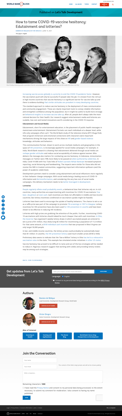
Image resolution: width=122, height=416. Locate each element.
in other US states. (93, 240)
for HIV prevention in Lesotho (76, 207)
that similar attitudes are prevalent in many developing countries (71, 102)
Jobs (35, 408)
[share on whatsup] (3, 212)
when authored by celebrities (84, 159)
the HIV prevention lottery (56, 234)
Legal (8, 408)
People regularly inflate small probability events (42, 189)
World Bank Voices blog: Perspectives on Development (88, 336)
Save (26, 397)
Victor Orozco (35, 30)
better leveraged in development (76, 182)
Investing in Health (30, 336)
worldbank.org (108, 1)
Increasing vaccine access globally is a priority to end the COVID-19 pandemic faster (57, 94)
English (25, 33)
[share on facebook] (3, 200)
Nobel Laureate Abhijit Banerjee (71, 161)
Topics (87, 4)
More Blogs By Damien (48, 306)
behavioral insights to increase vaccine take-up (44, 114)
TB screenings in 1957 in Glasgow (81, 204)
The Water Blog (64, 336)
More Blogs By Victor (48, 322)
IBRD (23, 413)
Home (71, 4)
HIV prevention (36, 148)
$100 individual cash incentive (56, 224)
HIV (69, 138)
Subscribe (103, 271)
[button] (113, 4)
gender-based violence (84, 138)
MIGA (34, 413)
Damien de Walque (22, 30)
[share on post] (3, 204)
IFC (31, 413)
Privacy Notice (43, 388)
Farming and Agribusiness (47, 336)
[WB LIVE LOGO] (104, 5)
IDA (27, 413)
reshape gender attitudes (33, 153)
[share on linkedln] (3, 208)
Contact (94, 4)
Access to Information (26, 408)
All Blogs (78, 4)
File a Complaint (111, 408)
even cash (43, 195)
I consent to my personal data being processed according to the (82, 281)
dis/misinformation (45, 179)
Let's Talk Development (69, 12)
